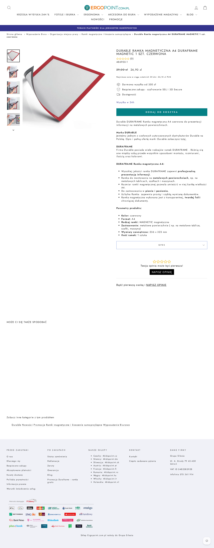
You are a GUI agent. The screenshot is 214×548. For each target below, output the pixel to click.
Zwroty (50, 465)
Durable (16, 425)
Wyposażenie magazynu (161, 14)
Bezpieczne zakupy (17, 465)
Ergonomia (92, 14)
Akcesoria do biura (122, 14)
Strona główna (14, 34)
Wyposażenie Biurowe (116, 425)
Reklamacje (53, 461)
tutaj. (184, 139)
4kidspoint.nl (112, 482)
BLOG (191, 14)
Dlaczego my (13, 461)
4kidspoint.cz (110, 455)
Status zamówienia (57, 456)
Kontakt (133, 456)
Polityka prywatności (18, 479)
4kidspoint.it (110, 478)
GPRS (161, 245)
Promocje (116, 19)
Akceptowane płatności (19, 470)
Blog (49, 474)
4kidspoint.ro (111, 472)
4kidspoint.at (110, 465)
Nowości (97, 19)
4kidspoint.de (110, 459)
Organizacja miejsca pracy (64, 34)
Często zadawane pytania (142, 461)
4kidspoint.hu (109, 475)
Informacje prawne (16, 484)
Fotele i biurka (65, 14)
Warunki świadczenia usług (21, 488)
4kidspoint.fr (110, 468)
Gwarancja (53, 470)
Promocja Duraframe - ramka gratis (62, 481)
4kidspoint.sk (112, 462)
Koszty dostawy (15, 474)
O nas (10, 456)
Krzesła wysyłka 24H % (33, 14)
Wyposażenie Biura (36, 34)
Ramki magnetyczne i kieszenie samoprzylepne (106, 34)
